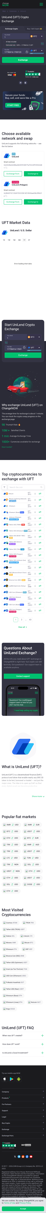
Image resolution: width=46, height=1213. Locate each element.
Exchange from (12, 174)
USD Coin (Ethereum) (17, 592)
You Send (7, 35)
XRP (10, 567)
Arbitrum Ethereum (15, 518)
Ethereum (12, 506)
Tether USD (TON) (16, 549)
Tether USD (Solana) (15, 543)
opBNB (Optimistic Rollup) (17, 586)
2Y (29, 240)
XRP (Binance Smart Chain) (18, 574)
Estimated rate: (11, 45)
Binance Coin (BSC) (17, 580)
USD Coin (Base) (16, 604)
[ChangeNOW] (5, 4)
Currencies (13, 11)
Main (4, 11)
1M (14, 240)
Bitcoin (11, 494)
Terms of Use (9, 1203)
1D (4, 240)
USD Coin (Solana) (15, 598)
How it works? (7, 447)
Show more (37, 796)
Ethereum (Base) (16, 512)
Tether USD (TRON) (16, 525)
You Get (6, 50)
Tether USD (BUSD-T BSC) (17, 537)
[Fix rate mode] (27, 52)
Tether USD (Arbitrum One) (17, 561)
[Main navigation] (41, 4)
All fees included (11, 42)
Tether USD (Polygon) (16, 555)
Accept (23, 1209)
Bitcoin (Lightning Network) (17, 500)
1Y (24, 240)
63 (30, 620)
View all (21, 627)
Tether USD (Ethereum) (18, 531)
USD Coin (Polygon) (15, 610)
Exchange (23, 60)
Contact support (23, 676)
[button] (37, 36)
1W (9, 240)
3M (19, 240)
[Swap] (42, 43)
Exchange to (33, 174)
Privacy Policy (25, 1203)
